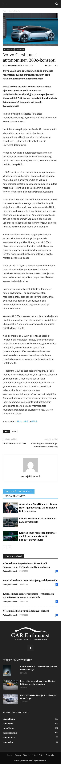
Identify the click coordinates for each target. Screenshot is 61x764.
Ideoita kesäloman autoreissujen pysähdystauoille (30, 580)
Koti (4, 11)
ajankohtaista (14, 11)
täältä (18, 421)
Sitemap (26, 755)
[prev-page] (5, 547)
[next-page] (9, 547)
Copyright (50, 755)
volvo (14, 431)
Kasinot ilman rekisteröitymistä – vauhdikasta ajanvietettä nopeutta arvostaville (38, 536)
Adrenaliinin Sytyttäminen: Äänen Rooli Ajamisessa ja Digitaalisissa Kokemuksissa (38, 508)
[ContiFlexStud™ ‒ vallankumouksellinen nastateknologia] (7, 670)
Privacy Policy (38, 755)
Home (9, 755)
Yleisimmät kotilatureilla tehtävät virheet (26, 610)
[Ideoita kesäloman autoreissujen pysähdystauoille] (10, 522)
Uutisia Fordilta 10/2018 (14, 443)
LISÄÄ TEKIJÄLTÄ (15, 496)
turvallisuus (20, 49)
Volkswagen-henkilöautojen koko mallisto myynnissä (44, 445)
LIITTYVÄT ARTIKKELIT (19, 491)
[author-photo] (30, 472)
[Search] (57, 4)
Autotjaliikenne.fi (15, 65)
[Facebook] (30, 648)
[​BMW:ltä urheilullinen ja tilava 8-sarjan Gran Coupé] (10, 699)
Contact (18, 755)
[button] (5, 4)
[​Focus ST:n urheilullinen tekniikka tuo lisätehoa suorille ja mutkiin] (10, 685)
